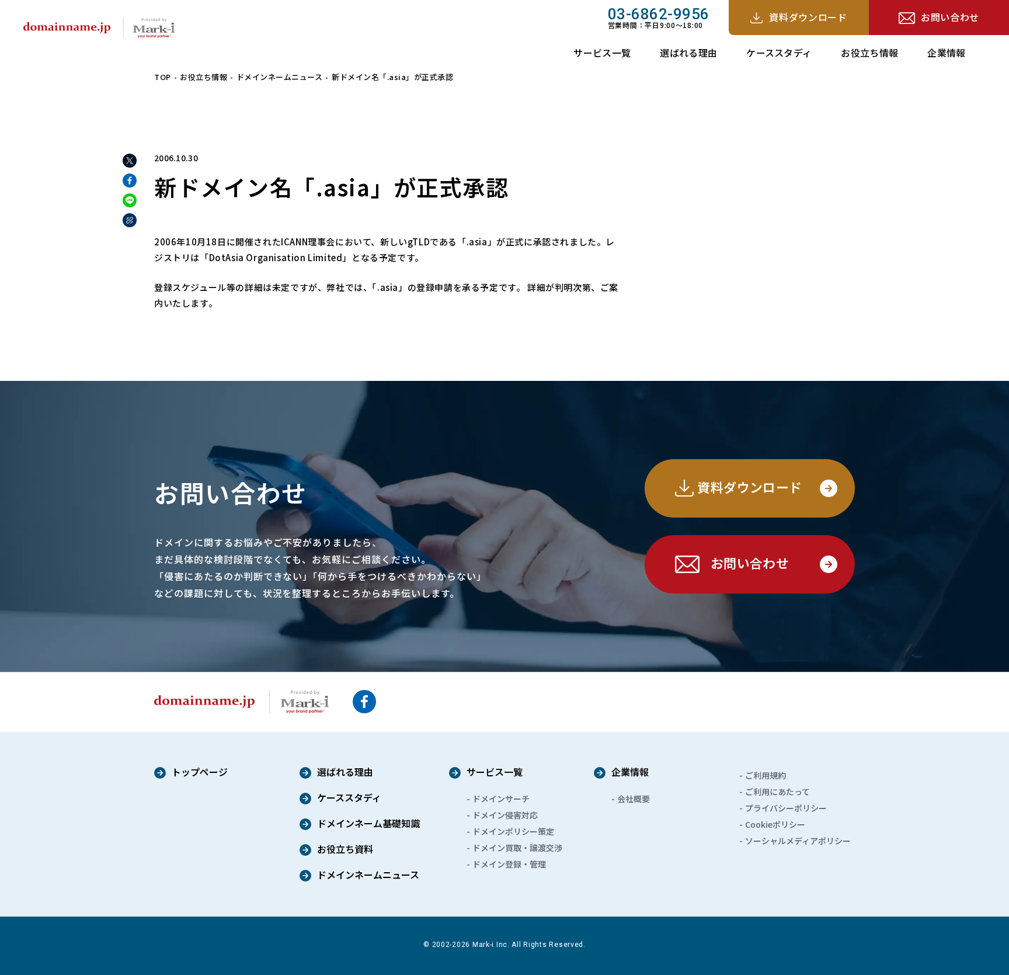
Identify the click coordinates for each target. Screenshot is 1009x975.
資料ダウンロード (808, 17)
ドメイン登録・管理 (509, 864)
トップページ (200, 773)
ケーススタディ (779, 53)
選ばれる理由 (688, 53)
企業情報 (946, 53)
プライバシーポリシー (786, 808)
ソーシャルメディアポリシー (798, 840)
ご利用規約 (765, 775)
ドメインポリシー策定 (513, 831)
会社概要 (633, 798)
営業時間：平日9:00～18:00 (658, 17)
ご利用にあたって (777, 791)
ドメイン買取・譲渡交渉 (517, 847)
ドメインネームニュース (279, 76)
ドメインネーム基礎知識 (368, 824)
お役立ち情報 (869, 53)
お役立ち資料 (345, 850)
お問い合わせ (950, 17)
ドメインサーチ (501, 798)
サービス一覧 (602, 53)
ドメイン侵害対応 (505, 815)
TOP (162, 76)
